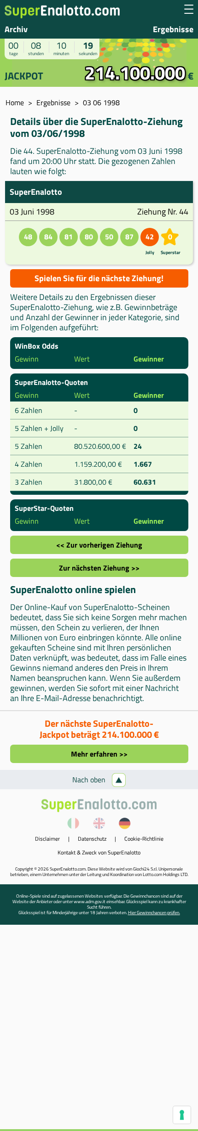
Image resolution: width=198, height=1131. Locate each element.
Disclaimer (47, 838)
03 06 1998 (101, 102)
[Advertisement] (99, 1030)
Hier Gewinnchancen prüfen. (154, 912)
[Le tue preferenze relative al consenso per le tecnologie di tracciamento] (182, 1115)
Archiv (16, 29)
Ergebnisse (173, 29)
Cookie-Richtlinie (143, 838)
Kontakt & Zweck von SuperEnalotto (99, 852)
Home (15, 102)
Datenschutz (92, 838)
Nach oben (89, 779)
